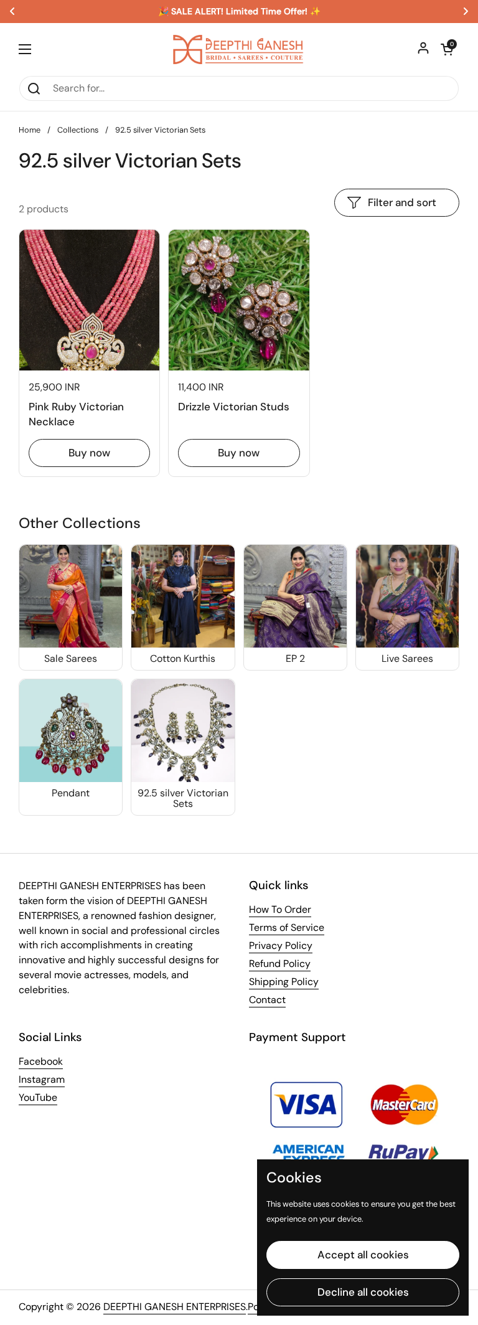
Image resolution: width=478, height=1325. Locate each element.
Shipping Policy (284, 981)
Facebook (41, 1061)
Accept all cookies (363, 1254)
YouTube (38, 1097)
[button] (446, 49)
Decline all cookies (363, 1292)
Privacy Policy (280, 945)
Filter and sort (402, 202)
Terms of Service (286, 927)
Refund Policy (280, 963)
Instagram (42, 1079)
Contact (267, 999)
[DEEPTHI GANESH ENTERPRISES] (239, 49)
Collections (77, 130)
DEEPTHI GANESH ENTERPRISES (174, 1306)
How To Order (280, 909)
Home (29, 130)
